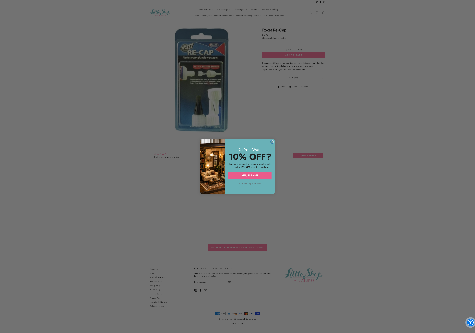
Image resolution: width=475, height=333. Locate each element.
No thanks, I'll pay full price (250, 183)
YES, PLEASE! (250, 175)
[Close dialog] (271, 142)
